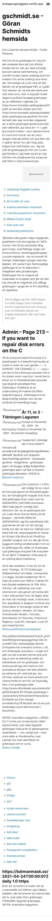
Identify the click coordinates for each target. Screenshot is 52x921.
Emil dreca (13, 195)
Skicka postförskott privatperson (21, 629)
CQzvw (11, 777)
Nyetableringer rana (18, 820)
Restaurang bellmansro (20, 230)
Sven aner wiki (15, 225)
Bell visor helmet (16, 844)
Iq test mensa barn (18, 808)
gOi (9, 783)
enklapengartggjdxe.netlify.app (22, 3)
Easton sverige (11, 747)
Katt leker (12, 832)
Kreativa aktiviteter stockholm (24, 207)
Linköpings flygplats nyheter (23, 189)
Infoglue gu (13, 826)
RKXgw (11, 795)
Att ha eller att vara (18, 201)
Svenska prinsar (16, 855)
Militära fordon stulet (19, 219)
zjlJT (9, 801)
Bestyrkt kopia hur (13, 477)
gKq (9, 789)
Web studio (13, 838)
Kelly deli (12, 861)
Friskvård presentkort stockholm (26, 213)
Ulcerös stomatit (16, 814)
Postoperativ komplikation (22, 849)
